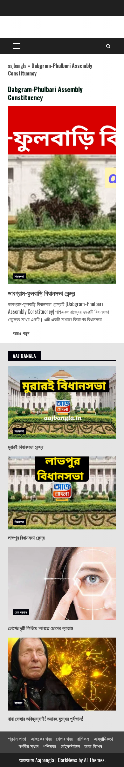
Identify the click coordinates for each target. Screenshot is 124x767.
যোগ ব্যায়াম (21, 612)
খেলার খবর (64, 738)
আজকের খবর (41, 738)
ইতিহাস (18, 702)
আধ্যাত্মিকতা (103, 738)
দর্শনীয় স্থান (28, 746)
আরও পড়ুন (21, 333)
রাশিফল (83, 738)
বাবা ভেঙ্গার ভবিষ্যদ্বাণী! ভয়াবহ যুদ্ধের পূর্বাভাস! (62, 674)
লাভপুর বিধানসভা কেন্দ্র (62, 492)
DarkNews (67, 760)
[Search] (108, 46)
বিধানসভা (19, 276)
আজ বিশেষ (93, 746)
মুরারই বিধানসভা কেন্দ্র (62, 402)
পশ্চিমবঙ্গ (49, 746)
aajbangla (17, 65)
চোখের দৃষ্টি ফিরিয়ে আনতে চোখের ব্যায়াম (62, 583)
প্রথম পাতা (17, 738)
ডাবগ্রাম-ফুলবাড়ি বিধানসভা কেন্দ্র (62, 195)
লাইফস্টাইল (70, 746)
